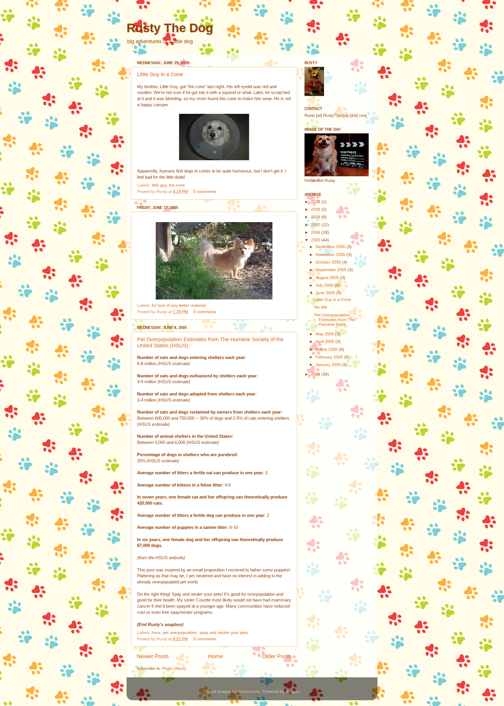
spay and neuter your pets (224, 632)
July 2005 (325, 285)
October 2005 (329, 262)
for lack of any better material (179, 305)
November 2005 (331, 254)
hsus (156, 632)
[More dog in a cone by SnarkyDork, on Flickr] (214, 158)
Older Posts (276, 656)
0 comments (204, 191)
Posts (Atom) (174, 668)
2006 (316, 232)
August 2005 (328, 278)
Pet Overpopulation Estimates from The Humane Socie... (334, 320)
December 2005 (331, 247)
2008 (316, 217)
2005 (316, 240)
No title (320, 307)
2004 (316, 374)
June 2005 (326, 293)
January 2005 (329, 364)
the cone (177, 185)
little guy (159, 185)
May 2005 (325, 334)
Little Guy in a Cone (160, 74)
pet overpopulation (180, 632)
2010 (316, 202)
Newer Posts (153, 656)
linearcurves (249, 691)
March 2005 (327, 349)
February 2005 (330, 357)
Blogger (293, 691)
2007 (316, 225)
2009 (316, 209)
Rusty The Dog (170, 28)
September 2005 (332, 270)
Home (215, 656)
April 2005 (325, 341)
